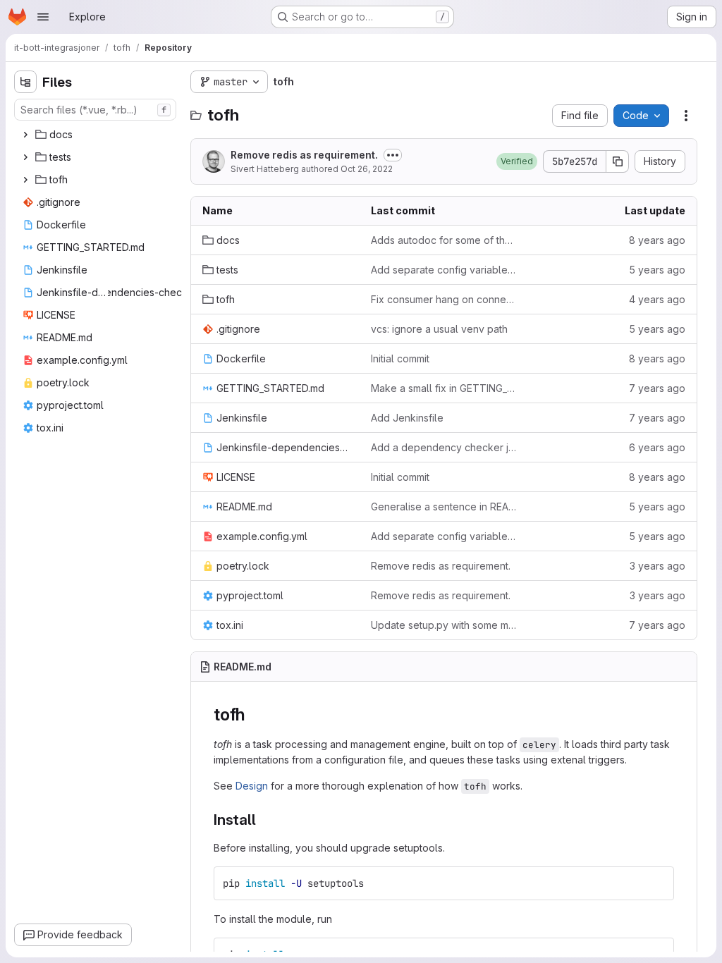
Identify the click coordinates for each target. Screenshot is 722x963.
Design (251, 786)
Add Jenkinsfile (407, 418)
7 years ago (657, 388)
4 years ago (657, 299)
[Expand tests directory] (25, 157)
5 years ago (657, 270)
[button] (516, 161)
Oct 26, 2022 (367, 169)
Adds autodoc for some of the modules (444, 240)
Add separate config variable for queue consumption (444, 270)
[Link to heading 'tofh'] (254, 714)
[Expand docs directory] (25, 134)
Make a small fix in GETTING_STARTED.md (444, 388)
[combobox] (95, 110)
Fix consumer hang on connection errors (444, 299)
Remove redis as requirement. (304, 155)
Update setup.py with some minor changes (444, 625)
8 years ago (657, 240)
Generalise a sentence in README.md (444, 507)
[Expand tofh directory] (25, 179)
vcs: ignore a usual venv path (439, 329)
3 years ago (657, 566)
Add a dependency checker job (444, 447)
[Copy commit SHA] (617, 161)
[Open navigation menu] (43, 17)
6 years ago (657, 447)
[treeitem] (96, 134)
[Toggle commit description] (393, 155)
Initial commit (400, 358)
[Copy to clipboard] (657, 883)
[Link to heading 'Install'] (264, 819)
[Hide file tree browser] (25, 81)
